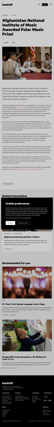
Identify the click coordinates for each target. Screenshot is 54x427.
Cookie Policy (27, 218)
